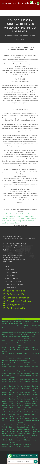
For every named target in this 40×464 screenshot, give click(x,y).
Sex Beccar (20, 360)
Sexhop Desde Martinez (12, 427)
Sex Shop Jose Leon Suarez (27, 408)
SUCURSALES (9, 269)
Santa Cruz (5, 223)
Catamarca (11, 218)
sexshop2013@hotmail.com (16, 259)
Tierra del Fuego (16, 221)
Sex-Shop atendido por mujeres (5, 433)
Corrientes (12, 216)
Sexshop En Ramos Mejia (28, 323)
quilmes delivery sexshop (12, 356)
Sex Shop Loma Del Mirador (12, 414)
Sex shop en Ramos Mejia (35, 388)
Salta (22, 218)
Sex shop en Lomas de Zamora (27, 382)
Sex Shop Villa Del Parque (4, 427)
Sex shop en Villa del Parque (20, 395)
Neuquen (11, 223)
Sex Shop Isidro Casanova (12, 408)
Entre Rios (5, 216)
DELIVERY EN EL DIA (11, 278)
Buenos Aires (5, 214)
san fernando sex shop (27, 356)
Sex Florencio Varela (27, 362)
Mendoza (24, 214)
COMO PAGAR (10, 275)
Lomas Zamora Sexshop (4, 349)
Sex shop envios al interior (27, 395)
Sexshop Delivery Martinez (12, 440)
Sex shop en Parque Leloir (12, 388)
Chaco (17, 223)
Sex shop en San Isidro (4, 395)
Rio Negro (31, 221)
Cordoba (12, 214)
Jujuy (3, 221)
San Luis (31, 216)
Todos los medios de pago (19, 301)
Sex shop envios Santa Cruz (27, 401)
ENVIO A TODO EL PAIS (13, 281)
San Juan (4, 218)
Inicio (17, 39)
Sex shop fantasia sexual (35, 401)
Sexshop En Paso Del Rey (20, 323)
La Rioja (17, 218)
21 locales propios (15, 290)
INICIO (7, 266)
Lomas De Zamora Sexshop (20, 343)
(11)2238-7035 (15, 257)
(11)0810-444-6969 (16, 255)
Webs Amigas (20, 319)
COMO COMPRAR (11, 272)
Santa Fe (18, 214)
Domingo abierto (15, 304)
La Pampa (25, 216)
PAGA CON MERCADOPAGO (14, 284)
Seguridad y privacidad (17, 297)
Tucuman (31, 214)
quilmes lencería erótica (19, 356)
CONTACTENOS (10, 287)
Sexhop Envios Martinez (27, 427)
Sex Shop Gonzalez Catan (4, 408)
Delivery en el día (15, 294)
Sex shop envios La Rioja (20, 401)
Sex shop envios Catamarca (5, 401)
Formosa (8, 221)
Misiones (18, 216)
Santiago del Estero (30, 218)
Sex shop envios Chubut (12, 401)
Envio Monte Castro (26, 336)
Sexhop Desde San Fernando (20, 427)
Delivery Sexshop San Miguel (35, 395)
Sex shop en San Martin (12, 395)
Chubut (24, 221)
